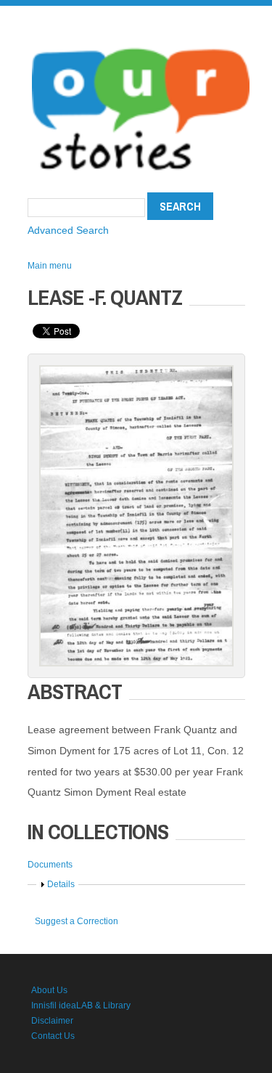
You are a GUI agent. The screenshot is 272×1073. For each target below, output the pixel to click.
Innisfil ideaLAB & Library (81, 1005)
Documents (50, 865)
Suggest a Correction (76, 921)
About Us (49, 990)
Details (61, 884)
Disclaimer (52, 1021)
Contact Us (53, 1036)
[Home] (141, 43)
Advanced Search (68, 230)
